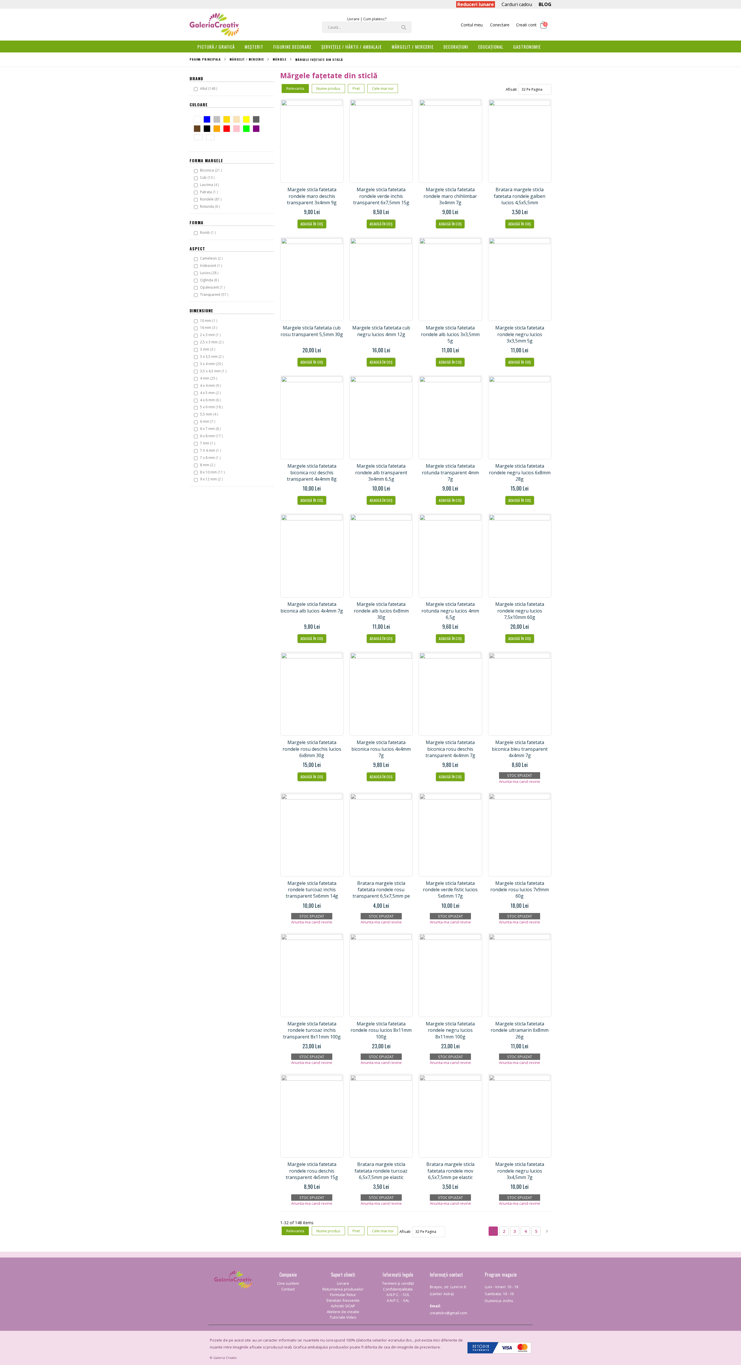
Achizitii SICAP (343, 1305)
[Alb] (198, 120)
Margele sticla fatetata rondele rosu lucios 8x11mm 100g (381, 1030)
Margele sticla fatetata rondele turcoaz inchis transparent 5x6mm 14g (312, 889)
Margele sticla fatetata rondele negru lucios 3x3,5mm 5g (519, 334)
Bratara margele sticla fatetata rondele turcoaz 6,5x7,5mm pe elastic (381, 1170)
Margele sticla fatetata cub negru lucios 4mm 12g (381, 331)
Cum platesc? (374, 18)
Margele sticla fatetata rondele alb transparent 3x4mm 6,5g (381, 472)
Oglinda (210, 280)
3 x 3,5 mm (212, 356)
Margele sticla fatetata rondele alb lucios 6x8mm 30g (381, 610)
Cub (208, 177)
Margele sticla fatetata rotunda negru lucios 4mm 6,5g (450, 610)
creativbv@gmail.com (448, 1312)
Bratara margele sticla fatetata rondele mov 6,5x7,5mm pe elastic (450, 1170)
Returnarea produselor (343, 1289)
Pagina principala (205, 59)
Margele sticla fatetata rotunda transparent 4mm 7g (450, 472)
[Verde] (247, 129)
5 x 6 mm (212, 406)
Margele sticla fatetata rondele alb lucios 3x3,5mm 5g (450, 334)
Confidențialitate (398, 1289)
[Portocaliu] (218, 129)
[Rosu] (227, 129)
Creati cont (526, 25)
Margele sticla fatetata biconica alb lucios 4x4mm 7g (311, 607)
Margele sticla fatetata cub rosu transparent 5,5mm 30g (311, 331)
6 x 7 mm (211, 428)
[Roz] (237, 129)
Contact (288, 1289)
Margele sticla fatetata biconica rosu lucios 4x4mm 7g (381, 749)
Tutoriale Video (343, 1317)
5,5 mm (209, 414)
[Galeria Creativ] (214, 24)
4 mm (209, 378)
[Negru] (208, 129)
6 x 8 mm (212, 435)
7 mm (208, 443)
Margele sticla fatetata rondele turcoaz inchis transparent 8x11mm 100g (312, 1030)
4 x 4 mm (211, 385)
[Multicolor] (199, 138)
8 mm (208, 464)
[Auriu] (227, 120)
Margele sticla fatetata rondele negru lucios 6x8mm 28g (520, 472)
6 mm (208, 421)
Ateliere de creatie (343, 1311)
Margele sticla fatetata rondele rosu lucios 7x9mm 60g (519, 889)
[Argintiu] (218, 120)
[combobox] (367, 27)
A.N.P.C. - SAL (398, 1300)
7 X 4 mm (211, 450)
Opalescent (213, 287)
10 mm (209, 320)
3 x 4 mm (212, 363)
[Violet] (257, 129)
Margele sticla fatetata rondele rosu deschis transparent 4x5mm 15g (312, 1170)
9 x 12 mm (212, 479)
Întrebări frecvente (343, 1300)
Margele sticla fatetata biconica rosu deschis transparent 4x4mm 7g (450, 749)
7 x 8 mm (211, 457)
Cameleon (212, 258)
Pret (356, 88)
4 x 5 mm (211, 392)
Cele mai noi (382, 88)
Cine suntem (288, 1283)
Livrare (353, 18)
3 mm (208, 349)
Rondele (211, 199)
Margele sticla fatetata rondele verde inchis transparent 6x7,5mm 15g (381, 196)
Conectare (499, 25)
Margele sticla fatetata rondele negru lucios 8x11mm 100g (450, 1030)
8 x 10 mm (213, 472)
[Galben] (247, 120)
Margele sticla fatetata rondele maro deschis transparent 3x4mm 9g (312, 196)
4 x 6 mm (211, 399)
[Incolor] (211, 138)
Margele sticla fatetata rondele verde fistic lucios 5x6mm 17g (450, 889)
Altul (209, 88)
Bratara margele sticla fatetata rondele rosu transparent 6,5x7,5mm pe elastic (381, 893)
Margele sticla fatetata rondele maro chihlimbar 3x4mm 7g (450, 196)
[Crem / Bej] (237, 120)
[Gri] (257, 120)
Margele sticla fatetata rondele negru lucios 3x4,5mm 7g (519, 1170)
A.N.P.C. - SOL (398, 1294)
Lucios (210, 272)
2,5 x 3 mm (212, 342)
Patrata (209, 191)
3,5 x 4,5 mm (214, 370)
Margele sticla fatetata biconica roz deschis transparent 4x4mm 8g (312, 472)
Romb (208, 232)
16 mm (209, 327)
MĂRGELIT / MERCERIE (247, 59)
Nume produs (328, 88)
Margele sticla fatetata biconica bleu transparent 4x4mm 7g (520, 749)
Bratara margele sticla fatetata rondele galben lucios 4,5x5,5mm (519, 196)
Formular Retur (343, 1294)
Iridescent (211, 265)
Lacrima (210, 184)
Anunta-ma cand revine (519, 781)
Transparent (215, 294)
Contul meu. (472, 25)
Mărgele (280, 59)
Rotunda (210, 206)
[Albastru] (208, 120)
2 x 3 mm (211, 334)
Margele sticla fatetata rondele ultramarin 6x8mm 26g (520, 1030)
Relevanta (295, 88)
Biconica (211, 170)
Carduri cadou (517, 4)
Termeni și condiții (398, 1283)
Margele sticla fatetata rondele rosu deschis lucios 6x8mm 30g (312, 749)
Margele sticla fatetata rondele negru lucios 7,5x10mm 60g (519, 610)
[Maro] (198, 129)
